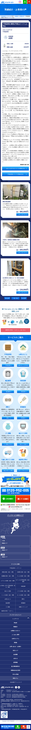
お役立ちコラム (15, 638)
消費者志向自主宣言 (15, 670)
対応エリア (15, 650)
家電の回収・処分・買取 (8, 572)
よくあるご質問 (15, 634)
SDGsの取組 (15, 674)
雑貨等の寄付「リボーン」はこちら (15, 330)
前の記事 (7, 298)
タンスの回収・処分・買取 (23, 595)
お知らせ (15, 658)
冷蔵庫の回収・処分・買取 (23, 572)
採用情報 (15, 662)
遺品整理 (8, 603)
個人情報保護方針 (15, 666)
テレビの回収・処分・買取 (23, 576)
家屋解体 (23, 603)
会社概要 (15, 654)
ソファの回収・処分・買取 (23, 591)
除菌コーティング (23, 607)
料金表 (15, 622)
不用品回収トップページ (15, 568)
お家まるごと (8, 599)
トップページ (15, 618)
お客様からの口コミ (15, 630)
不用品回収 (6, 31)
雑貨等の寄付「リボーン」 (7, 611)
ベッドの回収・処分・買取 (7, 595)
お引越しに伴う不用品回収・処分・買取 (7, 586)
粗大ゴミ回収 (8, 591)
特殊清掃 (23, 586)
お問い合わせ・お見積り (15, 646)
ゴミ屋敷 (8, 607)
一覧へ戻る (15, 298)
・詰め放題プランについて (15, 682)
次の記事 (24, 298)
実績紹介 (15, 626)
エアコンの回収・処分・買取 (8, 580)
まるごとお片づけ (7, 29)
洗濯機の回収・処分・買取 (7, 576)
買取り (23, 599)
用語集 (15, 642)
